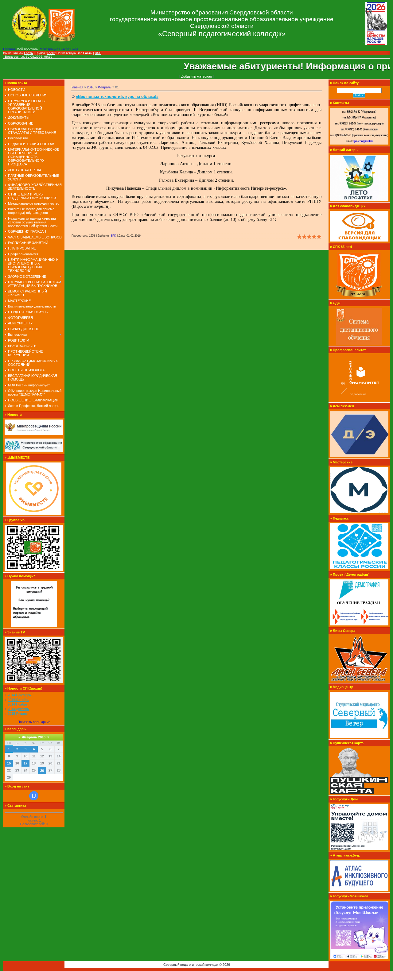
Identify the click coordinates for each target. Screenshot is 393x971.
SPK (113, 235)
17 (25, 763)
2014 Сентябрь (19, 695)
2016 (90, 87)
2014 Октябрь (18, 700)
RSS (98, 53)
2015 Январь (18, 713)
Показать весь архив (34, 722)
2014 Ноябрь (18, 704)
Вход (74, 49)
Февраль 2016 (33, 737)
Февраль (104, 87)
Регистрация (49, 49)
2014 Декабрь (18, 709)
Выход (64, 49)
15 (9, 763)
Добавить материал (196, 76)
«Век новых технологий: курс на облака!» (117, 96)
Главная (10, 49)
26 (42, 770)
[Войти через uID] (33, 795)
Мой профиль (28, 49)
